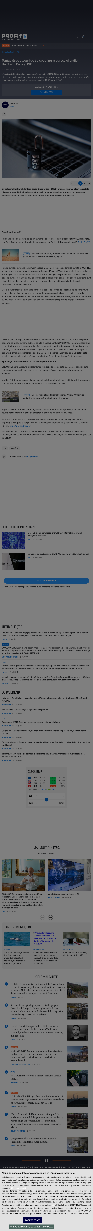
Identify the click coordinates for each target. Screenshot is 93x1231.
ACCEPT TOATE (32, 1220)
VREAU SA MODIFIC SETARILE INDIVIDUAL (31, 1227)
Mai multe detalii (18, 1188)
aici (53, 1205)
